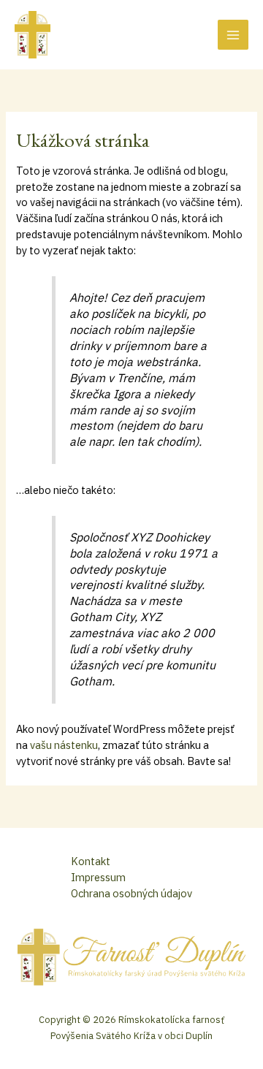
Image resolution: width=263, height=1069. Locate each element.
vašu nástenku (64, 745)
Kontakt (90, 861)
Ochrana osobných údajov (131, 893)
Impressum (98, 877)
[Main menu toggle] (233, 35)
